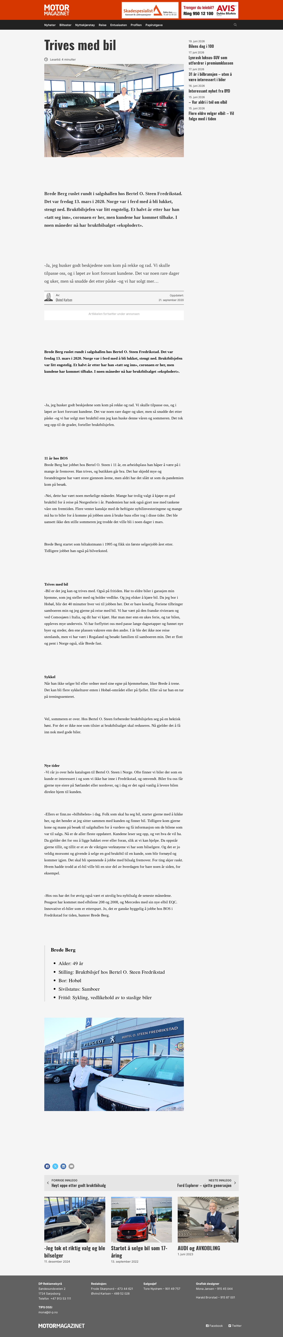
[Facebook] (47, 1166)
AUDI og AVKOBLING (199, 1248)
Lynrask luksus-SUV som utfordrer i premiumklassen (211, 60)
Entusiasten (118, 25)
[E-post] (71, 1166)
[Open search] (235, 24)
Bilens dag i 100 (201, 46)
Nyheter (50, 25)
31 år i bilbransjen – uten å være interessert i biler (210, 76)
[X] (55, 1166)
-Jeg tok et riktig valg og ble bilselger (74, 1251)
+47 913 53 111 (60, 1298)
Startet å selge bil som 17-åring (139, 1251)
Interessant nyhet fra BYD (209, 91)
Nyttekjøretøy (85, 25)
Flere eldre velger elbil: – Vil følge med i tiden (211, 115)
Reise (102, 25)
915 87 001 (227, 1297)
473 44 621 (125, 1289)
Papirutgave (154, 25)
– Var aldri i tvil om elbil (208, 102)
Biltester (65, 25)
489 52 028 (122, 1293)
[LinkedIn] (63, 1166)
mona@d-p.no (48, 1312)
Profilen (136, 25)
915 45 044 (225, 1289)
